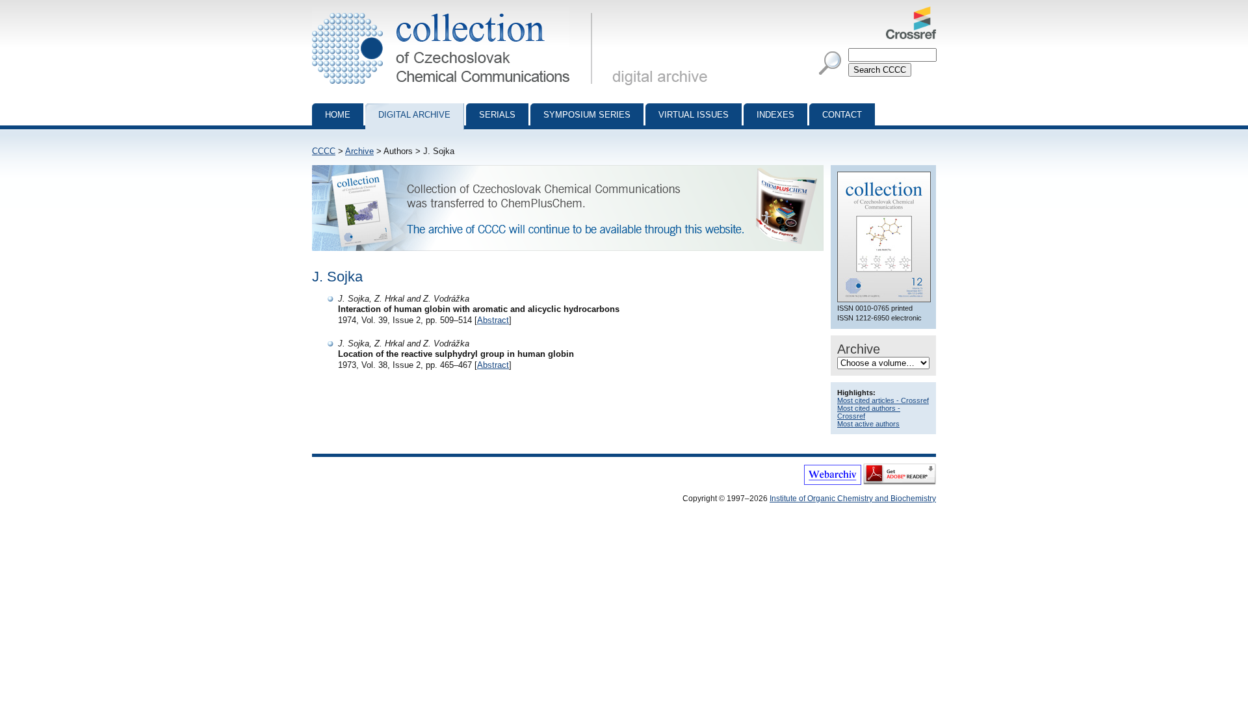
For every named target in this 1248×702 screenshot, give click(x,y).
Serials (497, 115)
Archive (359, 151)
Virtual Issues (693, 115)
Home (337, 115)
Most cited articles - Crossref (883, 400)
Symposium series (586, 115)
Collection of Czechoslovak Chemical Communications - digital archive (456, 11)
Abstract (493, 320)
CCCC (323, 151)
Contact (842, 115)
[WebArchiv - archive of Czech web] (832, 482)
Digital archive (414, 115)
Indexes (775, 115)
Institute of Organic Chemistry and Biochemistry (853, 498)
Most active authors (868, 424)
